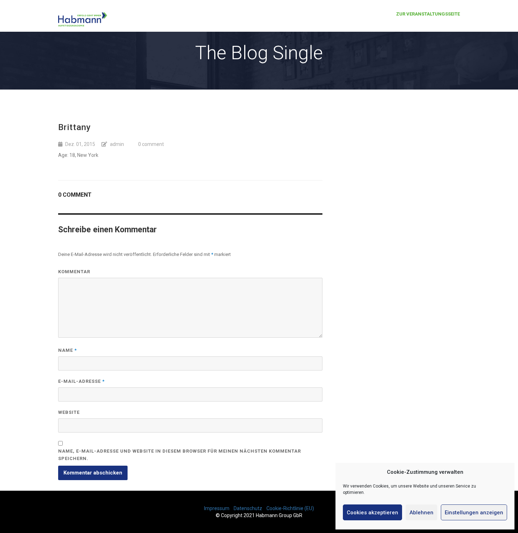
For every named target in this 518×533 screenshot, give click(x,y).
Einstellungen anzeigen (474, 512)
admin (117, 144)
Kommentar (74, 271)
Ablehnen (421, 512)
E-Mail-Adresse (81, 381)
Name (67, 350)
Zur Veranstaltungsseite (428, 14)
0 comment (151, 144)
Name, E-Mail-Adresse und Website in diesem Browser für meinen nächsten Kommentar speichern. (179, 454)
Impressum (216, 508)
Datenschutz (248, 508)
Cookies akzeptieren (372, 512)
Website (69, 412)
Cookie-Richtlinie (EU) (290, 508)
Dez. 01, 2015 (80, 144)
